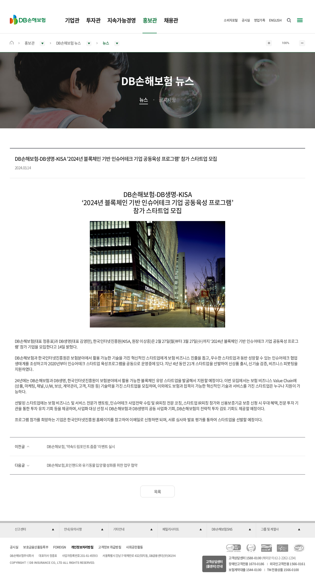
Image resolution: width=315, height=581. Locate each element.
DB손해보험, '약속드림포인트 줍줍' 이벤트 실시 (81, 446)
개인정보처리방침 (82, 547)
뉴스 (143, 100)
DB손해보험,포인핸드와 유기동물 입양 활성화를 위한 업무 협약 (92, 465)
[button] (34, 529)
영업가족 (259, 20)
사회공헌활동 (134, 547)
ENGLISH (275, 20)
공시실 (246, 20)
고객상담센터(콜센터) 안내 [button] (214, 564)
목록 (157, 491)
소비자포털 (231, 20)
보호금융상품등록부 (35, 547)
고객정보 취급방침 (109, 547)
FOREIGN (59, 547)
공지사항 (167, 100)
